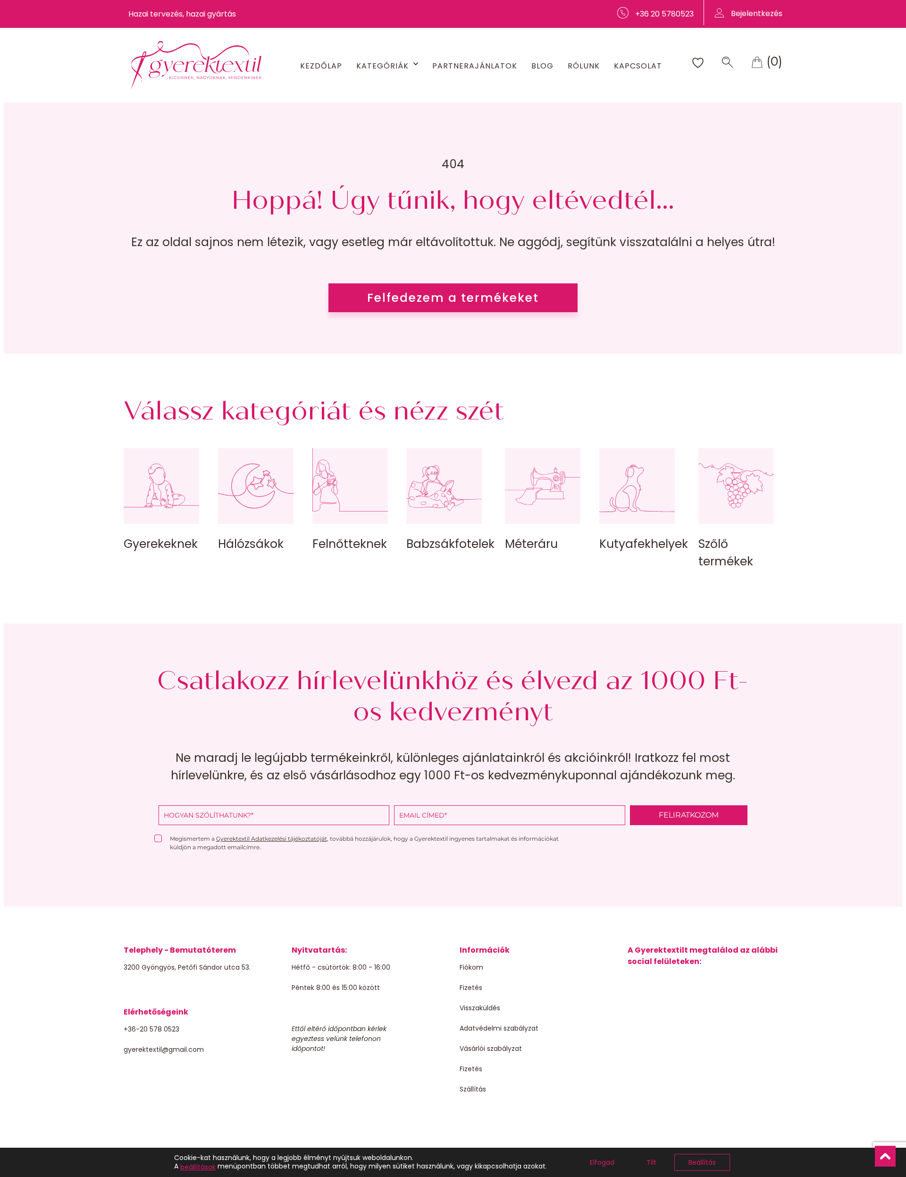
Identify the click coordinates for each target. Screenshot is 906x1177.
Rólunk (584, 65)
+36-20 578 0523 (151, 1029)
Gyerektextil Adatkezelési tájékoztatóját (271, 838)
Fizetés (471, 987)
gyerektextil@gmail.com (164, 1049)
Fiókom (471, 967)
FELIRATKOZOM (689, 814)
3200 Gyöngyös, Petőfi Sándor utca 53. (187, 967)
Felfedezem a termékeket (453, 298)
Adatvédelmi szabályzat (499, 1028)
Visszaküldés (480, 1008)
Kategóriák (382, 65)
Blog (542, 65)
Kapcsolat (638, 65)
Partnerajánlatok (474, 65)
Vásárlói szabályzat (491, 1048)
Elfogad (602, 1162)
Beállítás (702, 1162)
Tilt (651, 1162)
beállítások (198, 1167)
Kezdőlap (321, 65)
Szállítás (473, 1089)
